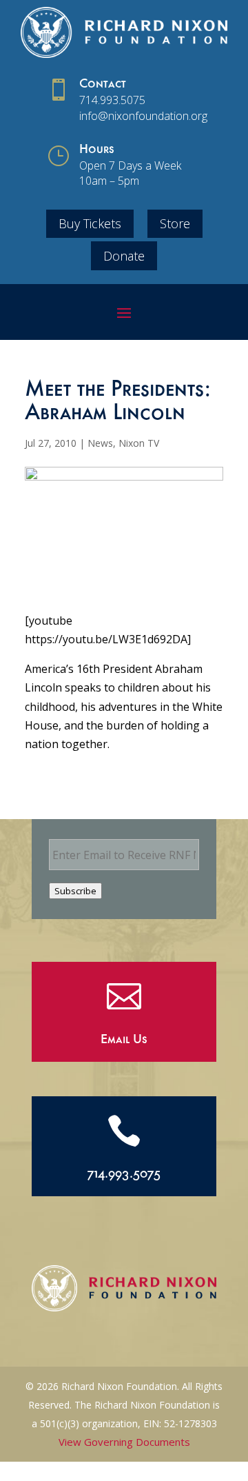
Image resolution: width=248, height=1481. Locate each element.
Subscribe (75, 891)
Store (175, 223)
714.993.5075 (112, 100)
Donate (124, 256)
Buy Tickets (90, 223)
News (100, 443)
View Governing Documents (124, 1442)
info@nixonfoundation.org (143, 115)
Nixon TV (138, 443)
